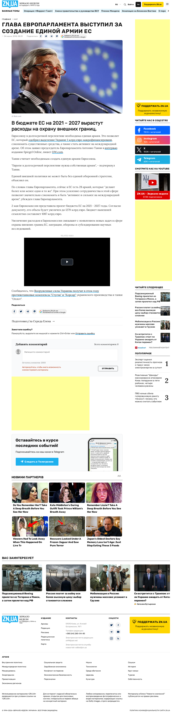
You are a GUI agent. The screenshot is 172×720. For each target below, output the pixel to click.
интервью (111, 148)
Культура (90, 679)
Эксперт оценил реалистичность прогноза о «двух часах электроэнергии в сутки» (148, 363)
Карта (43, 644)
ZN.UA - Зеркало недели (152, 193)
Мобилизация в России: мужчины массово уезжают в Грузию (147, 324)
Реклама (45, 632)
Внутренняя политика (12, 662)
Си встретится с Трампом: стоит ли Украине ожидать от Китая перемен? (146, 338)
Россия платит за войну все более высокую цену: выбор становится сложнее (148, 311)
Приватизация (8, 679)
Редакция (45, 628)
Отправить (108, 368)
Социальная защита (53, 662)
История (132, 667)
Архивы (44, 624)
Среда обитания (93, 671)
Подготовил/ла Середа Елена (31, 321)
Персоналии (49, 679)
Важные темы (11, 11)
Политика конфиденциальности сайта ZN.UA (150, 710)
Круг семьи (133, 671)
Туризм (131, 675)
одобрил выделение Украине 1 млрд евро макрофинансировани (70, 140)
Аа (138, 4)
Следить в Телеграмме (39, 461)
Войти (131, 4)
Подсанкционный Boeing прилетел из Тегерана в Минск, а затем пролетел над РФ (147, 297)
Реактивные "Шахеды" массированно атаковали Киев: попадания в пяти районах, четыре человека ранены (148, 380)
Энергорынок (8, 675)
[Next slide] (168, 11)
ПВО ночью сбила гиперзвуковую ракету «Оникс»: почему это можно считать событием (148, 397)
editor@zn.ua (81, 647)
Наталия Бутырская (146, 604)
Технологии (91, 667)
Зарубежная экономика (55, 667)
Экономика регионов (11, 683)
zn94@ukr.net (72, 640)
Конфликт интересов (53, 671)
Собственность (135, 679)
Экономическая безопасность (58, 675)
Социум (131, 662)
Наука (89, 662)
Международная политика (14, 667)
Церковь (90, 675)
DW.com (57, 152)
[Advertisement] (50, 403)
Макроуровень (8, 671)
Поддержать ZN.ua (153, 4)
